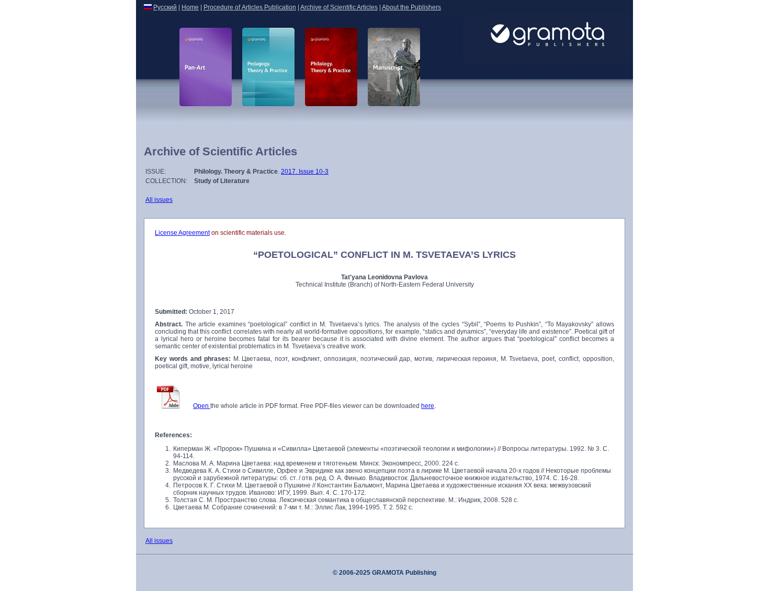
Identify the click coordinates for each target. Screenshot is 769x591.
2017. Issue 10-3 (305, 171)
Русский (165, 7)
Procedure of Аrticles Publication (249, 7)
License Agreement (182, 232)
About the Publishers (411, 7)
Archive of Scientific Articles (339, 7)
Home (190, 7)
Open (201, 406)
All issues (159, 199)
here (427, 406)
